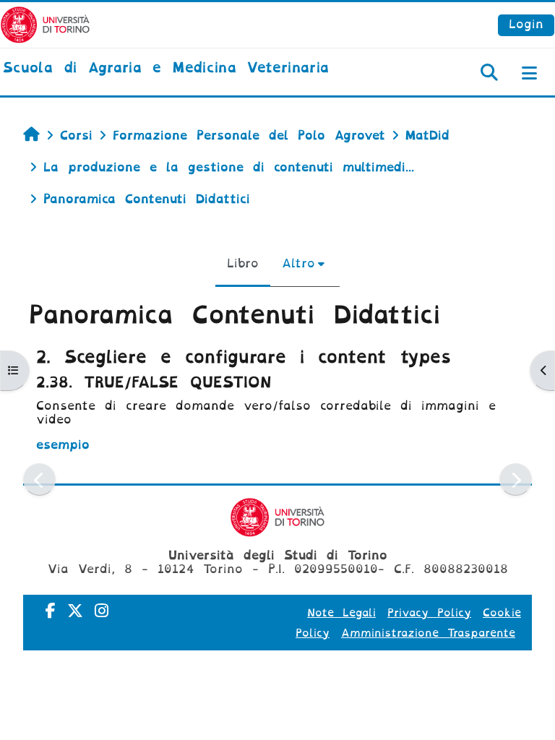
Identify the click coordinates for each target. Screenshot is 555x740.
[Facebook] (50, 611)
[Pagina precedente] (39, 479)
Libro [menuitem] (243, 263)
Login (526, 24)
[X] (75, 611)
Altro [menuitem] (298, 263)
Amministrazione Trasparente (428, 633)
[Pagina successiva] (515, 479)
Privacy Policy (429, 612)
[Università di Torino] (45, 24)
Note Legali (341, 612)
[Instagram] (101, 611)
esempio (63, 445)
